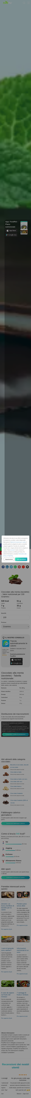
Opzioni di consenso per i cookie (18, 542)
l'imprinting (10, 555)
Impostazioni (9, 559)
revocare (12, 550)
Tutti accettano (21, 559)
